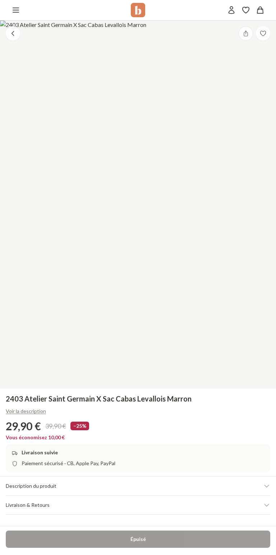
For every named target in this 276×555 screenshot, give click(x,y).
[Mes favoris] (246, 10)
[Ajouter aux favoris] (263, 33)
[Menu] (16, 10)
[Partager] (246, 33)
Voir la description (26, 411)
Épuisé (138, 539)
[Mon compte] (231, 10)
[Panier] (260, 10)
